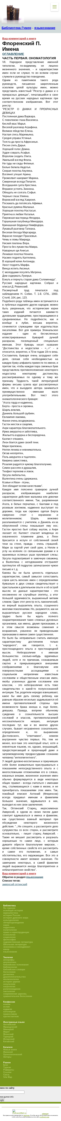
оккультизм (9, 984)
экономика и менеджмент (16, 947)
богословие (9, 972)
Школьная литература (15, 944)
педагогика (9, 927)
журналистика (10, 913)
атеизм (6, 1004)
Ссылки (7, 1072)
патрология (9, 986)
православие (10, 1014)
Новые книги (10, 1049)
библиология (10, 967)
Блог (5, 1065)
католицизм (9, 1011)
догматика (8, 974)
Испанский (8, 1039)
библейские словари (14, 969)
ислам (6, 1006)
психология (9, 934)
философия (9, 939)
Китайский (8, 1041)
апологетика (9, 962)
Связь (6, 1074)
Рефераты (8, 1070)
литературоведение (13, 922)
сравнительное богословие (17, 996)
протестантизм (11, 1016)
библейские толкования (16, 964)
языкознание (44, 28)
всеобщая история (13, 910)
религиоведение (11, 989)
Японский (8, 1034)
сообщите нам (44, 1117)
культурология (11, 920)
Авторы (7, 1057)
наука (6, 925)
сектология (9, 991)
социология (9, 937)
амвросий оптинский (14, 884)
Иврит (6, 1032)
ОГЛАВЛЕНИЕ (13, 54)
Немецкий (8, 1029)
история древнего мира (15, 918)
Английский (9, 1024)
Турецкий (8, 1036)
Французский (10, 1027)
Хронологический (12, 1054)
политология (10, 930)
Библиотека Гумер (16, 28)
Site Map (7, 1077)
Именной (8, 1052)
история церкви (11, 981)
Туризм (7, 1067)
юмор (6, 949)
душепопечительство (14, 977)
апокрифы (8, 960)
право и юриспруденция (16, 932)
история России (11, 915)
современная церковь (15, 994)
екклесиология (11, 979)
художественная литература (18, 942)
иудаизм (7, 1009)
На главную (9, 908)
